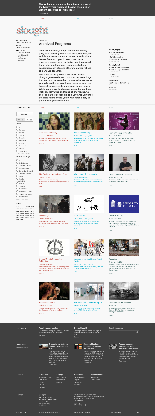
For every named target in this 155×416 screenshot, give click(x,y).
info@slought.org (44, 404)
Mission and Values (45, 377)
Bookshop (20, 60)
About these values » (23, 154)
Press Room (95, 377)
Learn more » (43, 13)
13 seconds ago (114, 54)
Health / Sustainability (20, 180)
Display (21, 143)
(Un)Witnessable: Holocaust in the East (118, 58)
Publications (21, 59)
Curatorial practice (24, 174)
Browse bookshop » (22, 348)
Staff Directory (43, 387)
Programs (20, 57)
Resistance (22, 140)
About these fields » (22, 199)
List (29, 120)
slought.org (42, 405)
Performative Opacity (48, 133)
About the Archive (23, 55)
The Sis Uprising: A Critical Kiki (121, 133)
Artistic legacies (23, 168)
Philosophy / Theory (25, 191)
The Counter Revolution (119, 83)
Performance (22, 189)
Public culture (23, 197)
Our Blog (59, 382)
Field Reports (79, 216)
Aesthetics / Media (24, 166)
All (19, 127)
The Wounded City (82, 133)
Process (21, 133)
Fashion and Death (47, 303)
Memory (21, 183)
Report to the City (116, 216)
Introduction (21, 40)
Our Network (60, 380)
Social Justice (23, 163)
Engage (19, 45)
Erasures (112, 88)
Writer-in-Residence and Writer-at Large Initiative (119, 69)
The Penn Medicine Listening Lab (88, 303)
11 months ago (113, 72)
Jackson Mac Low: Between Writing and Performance (92, 346)
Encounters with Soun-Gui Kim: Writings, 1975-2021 (59, 346)
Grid (20, 120)
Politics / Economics (25, 194)
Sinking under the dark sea (120, 302)
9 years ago (112, 85)
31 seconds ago (114, 61)
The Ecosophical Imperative (86, 174)
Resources (20, 50)
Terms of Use (95, 380)
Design (20, 176)
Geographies (22, 146)
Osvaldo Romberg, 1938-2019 (120, 174)
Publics (21, 135)
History (41, 382)
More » (41, 143)
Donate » (88, 412)
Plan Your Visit (61, 377)
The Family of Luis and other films (53, 174)
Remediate (113, 259)
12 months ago (114, 76)
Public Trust (68, 10)
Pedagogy (22, 186)
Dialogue (21, 130)
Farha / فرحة (44, 216)
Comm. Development (25, 171)
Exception (21, 138)
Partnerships (22, 151)
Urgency (21, 148)
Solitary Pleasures (116, 52)
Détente (112, 74)
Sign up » (58, 412)
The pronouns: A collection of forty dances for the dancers (128, 346)
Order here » (53, 364)
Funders (41, 385)
